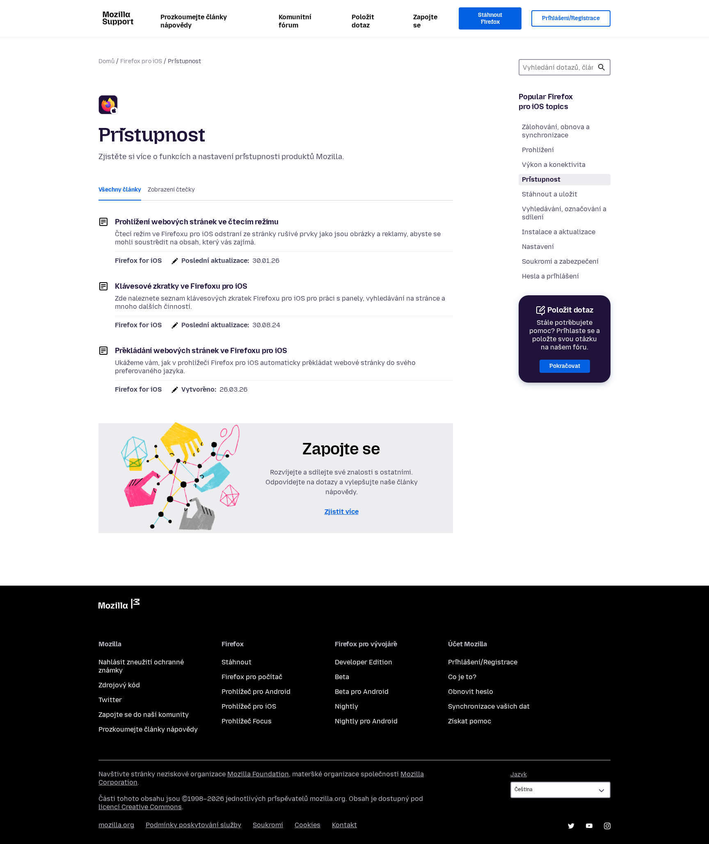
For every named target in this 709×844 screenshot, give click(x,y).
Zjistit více (342, 512)
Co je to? (462, 677)
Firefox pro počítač (252, 677)
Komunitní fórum (295, 21)
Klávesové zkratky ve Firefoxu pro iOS (181, 286)
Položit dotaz (363, 21)
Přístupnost (541, 179)
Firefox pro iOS (141, 61)
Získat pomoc (469, 721)
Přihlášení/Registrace (571, 18)
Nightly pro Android (366, 721)
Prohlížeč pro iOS (249, 706)
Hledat (601, 67)
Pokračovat (564, 366)
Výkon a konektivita (553, 165)
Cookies (307, 825)
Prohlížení (538, 150)
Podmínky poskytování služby (193, 825)
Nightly (346, 706)
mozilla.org (116, 825)
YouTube (589, 826)
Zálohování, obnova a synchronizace (556, 131)
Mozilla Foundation (258, 774)
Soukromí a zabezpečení (560, 261)
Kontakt (344, 825)
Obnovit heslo (470, 692)
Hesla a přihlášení (550, 276)
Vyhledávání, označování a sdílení (564, 213)
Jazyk (518, 774)
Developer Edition (363, 662)
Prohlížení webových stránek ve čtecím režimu (197, 221)
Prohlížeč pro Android (256, 692)
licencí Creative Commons (140, 807)
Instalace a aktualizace (558, 232)
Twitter (110, 700)
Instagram (607, 826)
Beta (342, 677)
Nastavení (538, 247)
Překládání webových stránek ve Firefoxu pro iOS (201, 350)
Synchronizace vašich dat (489, 706)
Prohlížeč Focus (247, 721)
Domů (106, 61)
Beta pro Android (362, 692)
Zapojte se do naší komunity (143, 715)
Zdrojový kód (119, 685)
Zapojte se (425, 21)
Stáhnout (237, 662)
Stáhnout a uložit (549, 194)
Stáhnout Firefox (490, 18)
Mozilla (119, 605)
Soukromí (268, 825)
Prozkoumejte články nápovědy (193, 21)
